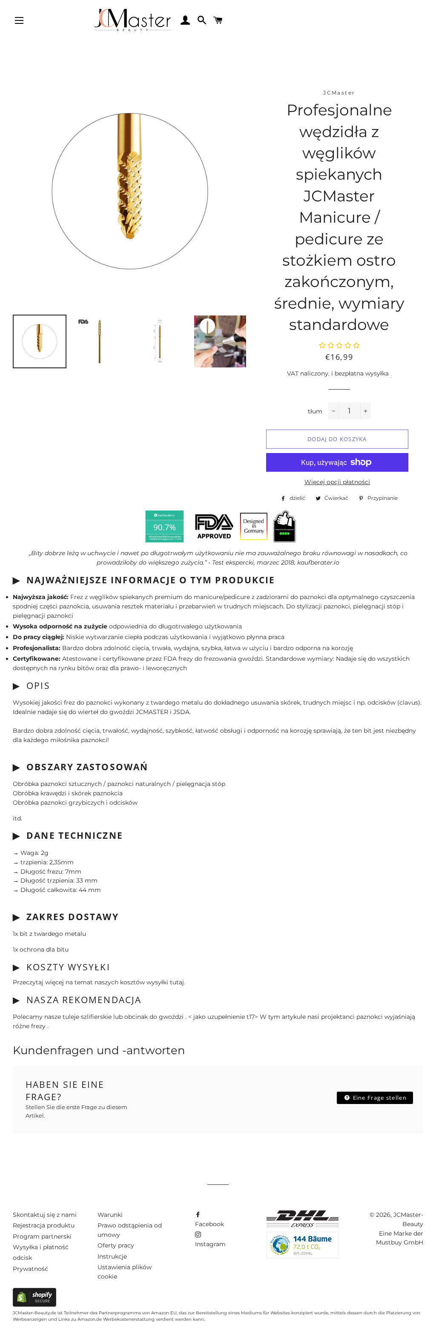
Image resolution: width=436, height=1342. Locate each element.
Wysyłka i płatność (41, 1247)
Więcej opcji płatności (337, 482)
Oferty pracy (116, 1245)
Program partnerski (42, 1236)
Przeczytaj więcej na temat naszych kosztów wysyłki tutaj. (99, 982)
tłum (315, 411)
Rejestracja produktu (44, 1225)
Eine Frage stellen (379, 1097)
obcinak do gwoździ (154, 1017)
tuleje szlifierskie (88, 1017)
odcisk (22, 1258)
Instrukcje (112, 1256)
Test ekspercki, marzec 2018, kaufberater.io (275, 562)
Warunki (110, 1215)
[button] (339, 346)
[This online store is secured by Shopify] (34, 1304)
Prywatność (30, 1269)
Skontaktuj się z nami (45, 1215)
